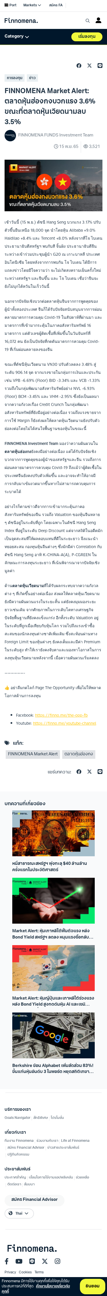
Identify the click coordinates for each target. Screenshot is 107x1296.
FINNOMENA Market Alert (33, 754)
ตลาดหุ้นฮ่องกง (78, 754)
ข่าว (32, 78)
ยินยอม (93, 1286)
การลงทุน (14, 78)
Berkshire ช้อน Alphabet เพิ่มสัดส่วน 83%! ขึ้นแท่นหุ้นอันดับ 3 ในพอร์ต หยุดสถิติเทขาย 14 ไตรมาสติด (52, 1069)
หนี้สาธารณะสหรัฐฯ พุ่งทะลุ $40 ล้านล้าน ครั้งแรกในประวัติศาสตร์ (49, 867)
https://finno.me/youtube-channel (64, 723)
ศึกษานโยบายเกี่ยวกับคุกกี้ (36, 1289)
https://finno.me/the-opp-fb (61, 715)
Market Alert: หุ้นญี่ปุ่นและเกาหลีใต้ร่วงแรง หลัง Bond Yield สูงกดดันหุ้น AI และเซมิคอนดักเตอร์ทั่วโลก (53, 1002)
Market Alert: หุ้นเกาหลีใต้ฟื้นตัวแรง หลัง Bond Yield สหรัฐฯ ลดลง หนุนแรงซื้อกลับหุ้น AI (53, 935)
